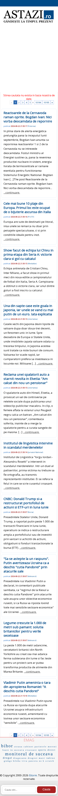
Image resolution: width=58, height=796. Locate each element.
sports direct (47, 750)
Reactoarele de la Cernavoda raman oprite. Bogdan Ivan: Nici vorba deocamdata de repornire (28, 117)
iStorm (33, 775)
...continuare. (12, 192)
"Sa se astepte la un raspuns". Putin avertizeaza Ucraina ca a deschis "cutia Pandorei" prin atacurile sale (26, 564)
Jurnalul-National (35, 452)
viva (25, 761)
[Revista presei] (28, 22)
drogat (7, 757)
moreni (52, 746)
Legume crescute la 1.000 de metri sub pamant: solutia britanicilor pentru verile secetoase (25, 629)
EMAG (29, 740)
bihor (7, 745)
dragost (33, 758)
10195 (46, 102)
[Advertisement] (29, 60)
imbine (50, 758)
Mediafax (32, 263)
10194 (38, 102)
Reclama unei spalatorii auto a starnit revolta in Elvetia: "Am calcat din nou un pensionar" (26, 378)
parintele (41, 746)
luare (5, 750)
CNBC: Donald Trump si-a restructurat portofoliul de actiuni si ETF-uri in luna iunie (26, 503)
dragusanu (20, 758)
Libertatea (32, 319)
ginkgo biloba (12, 761)
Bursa (30, 512)
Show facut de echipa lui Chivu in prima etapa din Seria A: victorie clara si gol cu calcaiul (28, 254)
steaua (18, 746)
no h (41, 761)
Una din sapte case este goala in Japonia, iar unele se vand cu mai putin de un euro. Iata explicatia (28, 310)
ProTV (31, 216)
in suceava (17, 750)
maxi (42, 758)
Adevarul (32, 576)
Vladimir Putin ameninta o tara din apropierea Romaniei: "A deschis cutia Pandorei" (27, 686)
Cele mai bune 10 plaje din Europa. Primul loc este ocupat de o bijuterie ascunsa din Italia (27, 207)
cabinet (29, 746)
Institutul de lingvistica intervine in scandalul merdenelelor (28, 445)
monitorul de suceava (29, 753)
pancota (33, 761)
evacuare (31, 750)
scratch (49, 761)
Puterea (31, 126)
